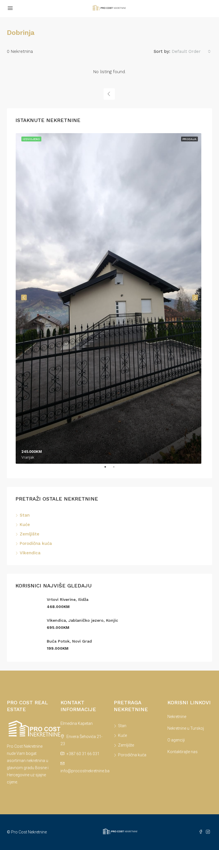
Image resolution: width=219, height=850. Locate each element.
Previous (24, 297)
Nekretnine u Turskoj (185, 728)
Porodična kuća (36, 543)
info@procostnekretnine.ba (85, 771)
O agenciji (176, 740)
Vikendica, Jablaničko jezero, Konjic (82, 620)
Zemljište (29, 534)
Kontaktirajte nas (182, 751)
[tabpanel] (110, 297)
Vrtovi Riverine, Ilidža (67, 599)
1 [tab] (108, 469)
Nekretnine (176, 716)
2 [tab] (116, 469)
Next (195, 297)
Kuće (25, 524)
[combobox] (191, 51)
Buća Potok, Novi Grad (69, 641)
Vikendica (30, 552)
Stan (25, 515)
